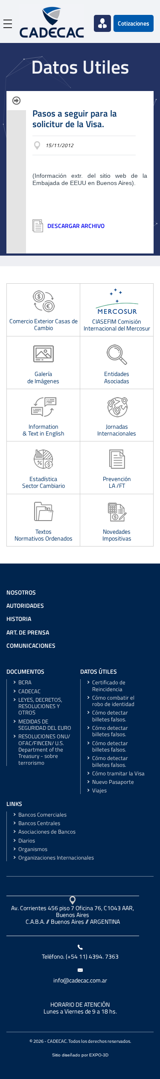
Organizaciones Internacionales (56, 858)
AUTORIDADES (25, 605)
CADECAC (29, 691)
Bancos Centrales (39, 823)
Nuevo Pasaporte (113, 782)
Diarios (26, 841)
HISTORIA (18, 619)
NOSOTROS (21, 592)
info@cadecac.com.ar (80, 980)
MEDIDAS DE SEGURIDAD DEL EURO (44, 724)
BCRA (25, 682)
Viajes (99, 790)
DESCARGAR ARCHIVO (76, 226)
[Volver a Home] (51, 21)
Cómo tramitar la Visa (118, 773)
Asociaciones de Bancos (47, 832)
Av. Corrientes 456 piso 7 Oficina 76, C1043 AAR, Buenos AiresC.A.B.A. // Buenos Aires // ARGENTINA (72, 915)
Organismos (32, 849)
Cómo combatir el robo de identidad (113, 701)
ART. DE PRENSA (27, 632)
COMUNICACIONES (30, 645)
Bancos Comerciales (42, 815)
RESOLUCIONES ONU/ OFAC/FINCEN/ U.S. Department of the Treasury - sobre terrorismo (44, 749)
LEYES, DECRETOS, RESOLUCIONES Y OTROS (40, 706)
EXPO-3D (98, 1055)
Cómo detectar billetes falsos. (110, 716)
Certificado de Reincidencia (108, 685)
